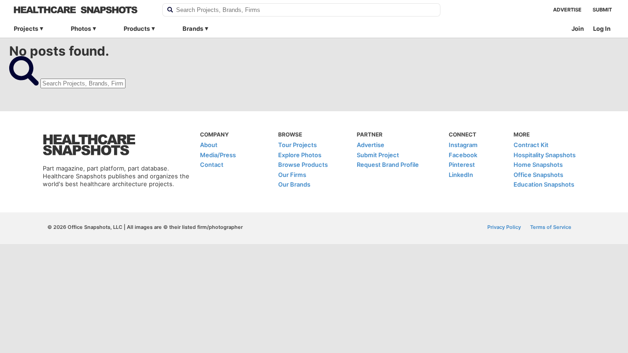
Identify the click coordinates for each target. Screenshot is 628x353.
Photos (81, 28)
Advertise (567, 9)
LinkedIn (461, 174)
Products (137, 28)
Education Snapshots (544, 184)
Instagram (463, 144)
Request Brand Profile (388, 164)
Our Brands (294, 184)
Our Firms (292, 174)
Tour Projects (297, 144)
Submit (602, 9)
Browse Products (303, 164)
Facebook (463, 155)
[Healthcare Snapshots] (82, 10)
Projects (26, 28)
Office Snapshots (538, 174)
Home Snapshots (538, 164)
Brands (193, 28)
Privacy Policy (504, 227)
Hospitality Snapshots (545, 155)
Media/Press (218, 155)
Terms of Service (550, 227)
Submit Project (378, 155)
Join (577, 28)
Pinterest (462, 164)
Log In (602, 28)
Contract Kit (531, 144)
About (208, 144)
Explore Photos (299, 155)
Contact (211, 164)
